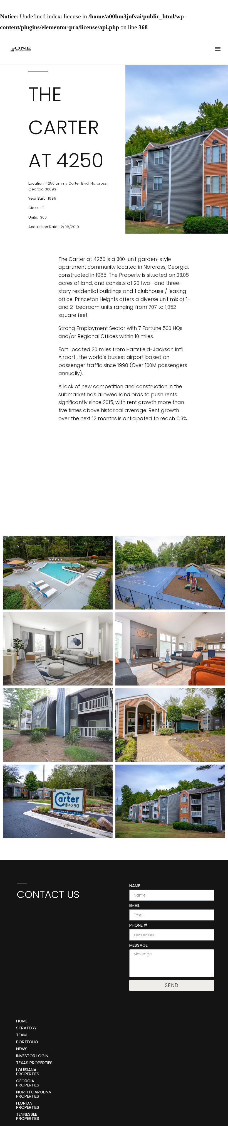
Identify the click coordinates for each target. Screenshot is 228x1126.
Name (134, 885)
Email (134, 905)
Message (138, 945)
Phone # (138, 925)
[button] (217, 48)
